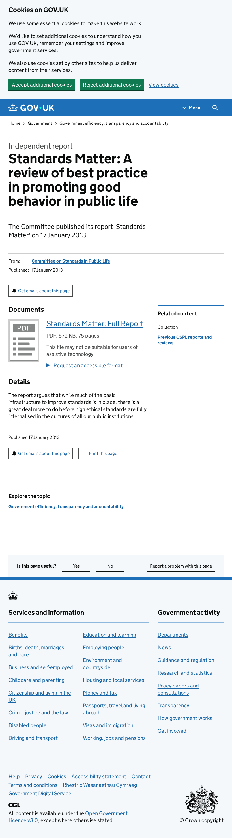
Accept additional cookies (42, 84)
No (115, 566)
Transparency (173, 705)
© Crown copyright (201, 820)
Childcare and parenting (36, 680)
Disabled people (27, 725)
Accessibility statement (99, 776)
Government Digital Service (39, 793)
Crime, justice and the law (38, 712)
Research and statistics (185, 673)
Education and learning (109, 634)
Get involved (172, 731)
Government (40, 123)
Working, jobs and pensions (114, 738)
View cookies (164, 84)
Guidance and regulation (186, 660)
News (164, 647)
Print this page (103, 453)
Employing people (103, 647)
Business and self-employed (40, 667)
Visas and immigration (108, 725)
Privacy (33, 776)
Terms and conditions (32, 785)
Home (14, 123)
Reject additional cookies (112, 84)
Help (14, 776)
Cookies (57, 776)
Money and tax (100, 692)
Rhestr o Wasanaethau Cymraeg (100, 785)
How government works (185, 718)
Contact (141, 776)
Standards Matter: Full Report (94, 323)
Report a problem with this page (181, 566)
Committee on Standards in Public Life (71, 261)
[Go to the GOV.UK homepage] (31, 107)
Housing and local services (113, 680)
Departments (173, 634)
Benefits (18, 634)
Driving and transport (33, 738)
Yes (81, 566)
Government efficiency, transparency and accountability (113, 123)
